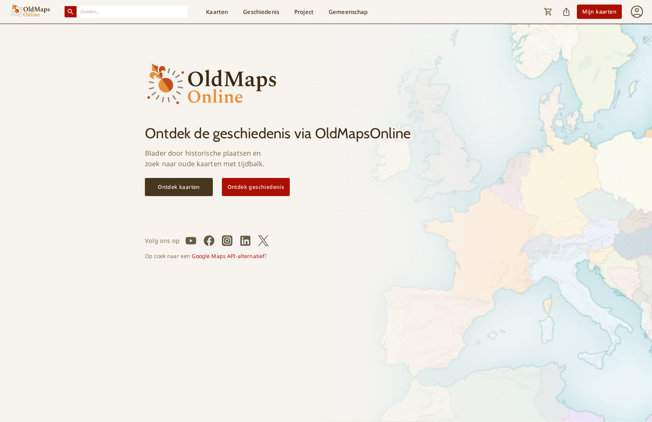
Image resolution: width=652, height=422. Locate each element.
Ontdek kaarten (179, 186)
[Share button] (566, 12)
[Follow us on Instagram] (227, 240)
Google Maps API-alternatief (228, 256)
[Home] (31, 12)
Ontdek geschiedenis (256, 186)
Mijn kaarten (599, 11)
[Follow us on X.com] (263, 240)
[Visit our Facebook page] (209, 240)
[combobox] (132, 11)
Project (304, 11)
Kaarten (217, 11)
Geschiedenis (261, 11)
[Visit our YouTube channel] (191, 240)
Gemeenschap (348, 11)
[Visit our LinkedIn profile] (245, 240)
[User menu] (637, 12)
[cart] (548, 12)
